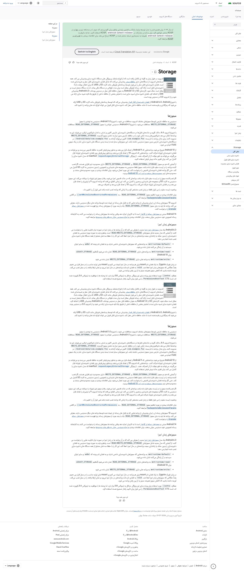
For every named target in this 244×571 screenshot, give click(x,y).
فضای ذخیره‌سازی (138, 102)
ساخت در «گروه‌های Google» (127, 551)
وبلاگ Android (132, 539)
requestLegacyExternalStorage (113, 156)
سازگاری (182, 16)
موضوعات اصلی (197, 16)
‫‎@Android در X (132, 531)
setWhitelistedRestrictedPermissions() (97, 194)
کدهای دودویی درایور (200, 551)
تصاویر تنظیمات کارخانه (199, 547)
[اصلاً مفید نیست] (70, 62)
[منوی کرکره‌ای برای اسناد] (215, 3)
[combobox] (55, 3)
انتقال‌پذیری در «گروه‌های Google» (126, 555)
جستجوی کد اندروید (202, 3)
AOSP (174, 62)
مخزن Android (201, 531)
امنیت (212, 16)
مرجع (138, 16)
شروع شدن (224, 16)
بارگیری (204, 539)
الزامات (204, 535)
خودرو (149, 16)
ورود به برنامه (8, 3)
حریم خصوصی (163, 566)
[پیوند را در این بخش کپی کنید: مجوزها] (165, 116)
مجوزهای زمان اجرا (151, 230)
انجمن (191, 566)
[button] (229, 40)
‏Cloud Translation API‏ (125, 52)
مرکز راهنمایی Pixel (62, 535)
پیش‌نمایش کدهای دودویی (198, 543)
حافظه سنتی (130, 81)
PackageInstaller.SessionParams (161, 197)
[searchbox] (227, 25)
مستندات (238, 10)
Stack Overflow (62, 547)
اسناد (220, 3)
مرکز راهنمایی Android (61, 531)
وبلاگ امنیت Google (130, 543)
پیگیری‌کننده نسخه (63, 551)
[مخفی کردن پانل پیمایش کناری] (213, 566)
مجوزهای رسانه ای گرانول (149, 214)
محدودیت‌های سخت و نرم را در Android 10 (145, 173)
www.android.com (61, 539)
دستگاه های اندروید (165, 16)
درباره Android (201, 566)
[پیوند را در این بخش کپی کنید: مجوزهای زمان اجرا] (155, 224)
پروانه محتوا (137, 511)
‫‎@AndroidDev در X (130, 535)
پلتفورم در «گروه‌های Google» (127, 547)
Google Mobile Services (59, 543)
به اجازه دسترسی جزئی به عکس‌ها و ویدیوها (112, 217)
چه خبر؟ (238, 16)
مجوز (172, 566)
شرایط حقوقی (182, 566)
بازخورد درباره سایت (149, 566)
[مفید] (73, 62)
